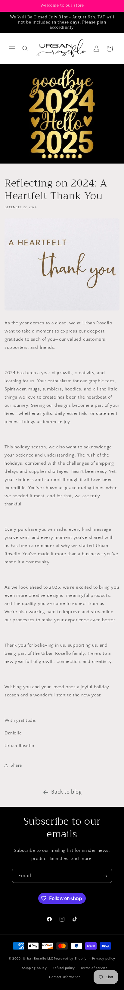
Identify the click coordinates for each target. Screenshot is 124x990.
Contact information (64, 977)
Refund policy (63, 968)
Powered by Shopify (70, 958)
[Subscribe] (105, 876)
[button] (12, 48)
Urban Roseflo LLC (38, 958)
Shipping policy (34, 968)
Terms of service (94, 968)
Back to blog (66, 792)
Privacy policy (103, 958)
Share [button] (16, 765)
